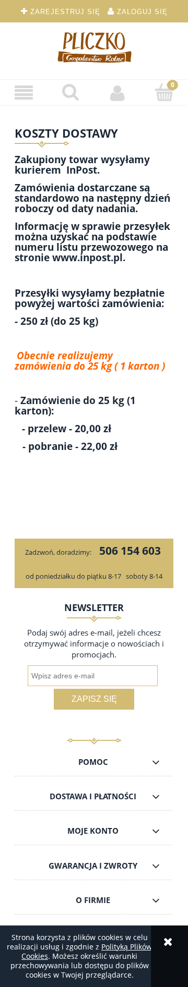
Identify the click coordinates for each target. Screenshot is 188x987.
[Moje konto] (117, 93)
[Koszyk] (164, 92)
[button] (23, 93)
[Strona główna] (94, 47)
